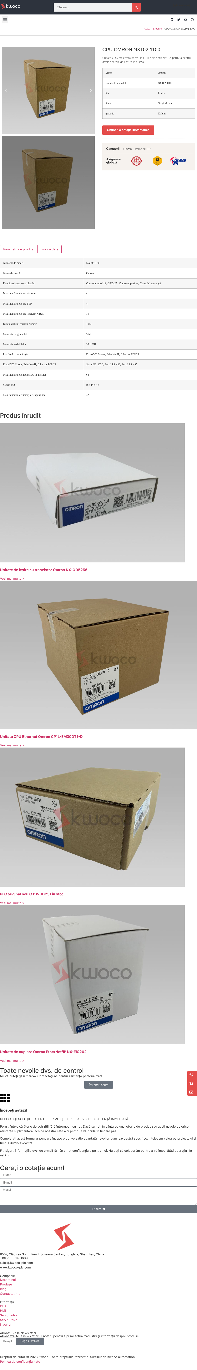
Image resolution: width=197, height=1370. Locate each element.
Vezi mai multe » (12, 578)
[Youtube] (185, 20)
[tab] (18, 249)
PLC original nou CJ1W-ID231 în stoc (32, 894)
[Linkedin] (172, 20)
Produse (157, 28)
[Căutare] (136, 7)
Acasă (147, 28)
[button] (5, 19)
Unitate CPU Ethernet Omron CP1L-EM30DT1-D (41, 736)
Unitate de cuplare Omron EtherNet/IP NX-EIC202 (43, 1052)
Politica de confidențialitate (20, 1361)
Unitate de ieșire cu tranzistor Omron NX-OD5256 (43, 570)
